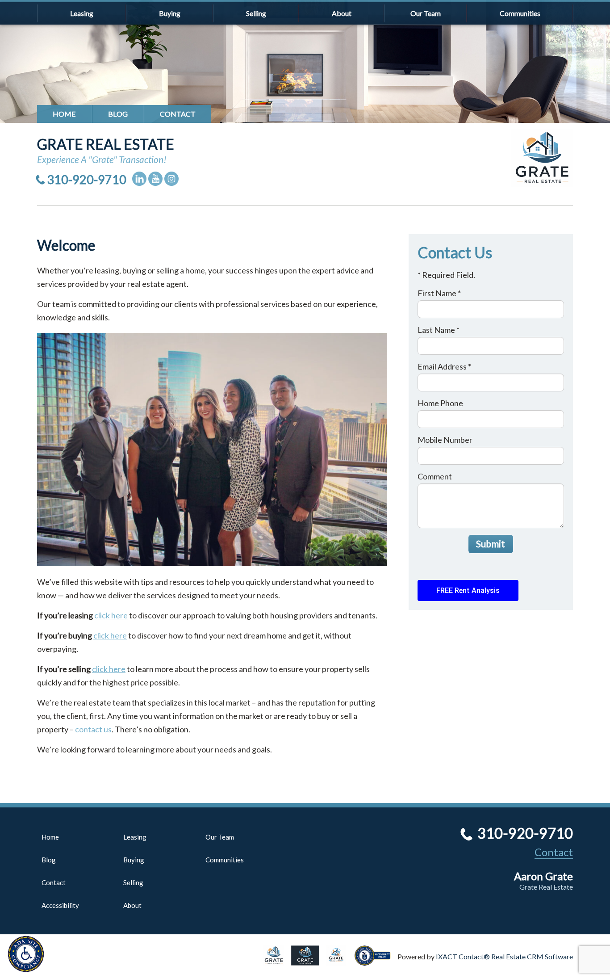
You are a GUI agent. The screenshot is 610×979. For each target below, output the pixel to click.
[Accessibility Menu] (26, 954)
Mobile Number (445, 440)
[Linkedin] (139, 179)
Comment (435, 476)
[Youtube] (155, 179)
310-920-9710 (86, 179)
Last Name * (439, 330)
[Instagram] (171, 179)
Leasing (81, 13)
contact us (93, 729)
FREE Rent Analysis (468, 590)
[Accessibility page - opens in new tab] (376, 961)
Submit (490, 543)
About (341, 13)
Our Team (425, 13)
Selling (256, 13)
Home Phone (440, 403)
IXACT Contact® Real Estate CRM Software (504, 956)
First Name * (439, 293)
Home (64, 113)
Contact (178, 113)
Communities (520, 13)
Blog (118, 113)
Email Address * (444, 366)
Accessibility (60, 905)
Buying (169, 13)
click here (111, 615)
